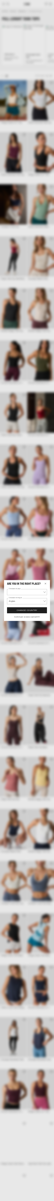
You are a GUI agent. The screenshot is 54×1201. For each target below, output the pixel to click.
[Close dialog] (51, 586)
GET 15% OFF (39, 607)
